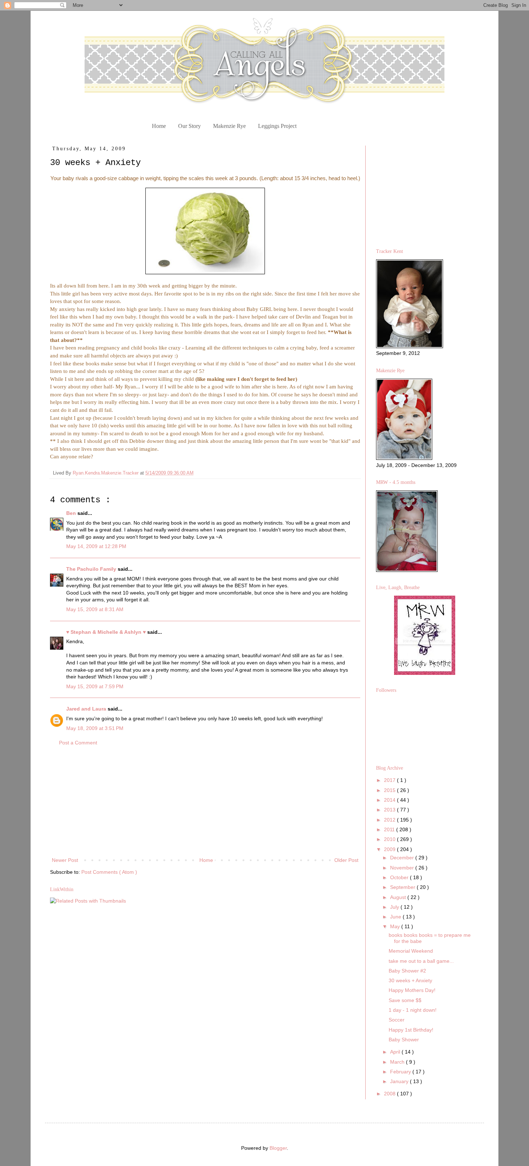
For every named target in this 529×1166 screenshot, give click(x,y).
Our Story (189, 126)
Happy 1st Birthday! (411, 1030)
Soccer (396, 1020)
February (401, 1071)
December (402, 857)
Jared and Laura (87, 709)
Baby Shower (404, 1039)
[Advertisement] (205, 802)
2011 (390, 829)
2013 (390, 810)
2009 (390, 849)
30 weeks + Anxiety (410, 980)
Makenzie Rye (229, 126)
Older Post (346, 860)
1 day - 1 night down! (413, 1010)
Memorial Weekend (411, 951)
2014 (390, 800)
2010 (390, 839)
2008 (390, 1093)
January (400, 1081)
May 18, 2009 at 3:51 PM (94, 728)
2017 (390, 780)
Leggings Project (277, 126)
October (400, 877)
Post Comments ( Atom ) (109, 872)
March (398, 1062)
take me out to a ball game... (421, 961)
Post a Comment (78, 743)
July (395, 907)
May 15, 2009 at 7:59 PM (94, 686)
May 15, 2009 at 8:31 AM (94, 609)
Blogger (278, 1148)
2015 (390, 790)
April (396, 1052)
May (395, 926)
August (398, 897)
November (402, 868)
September (403, 887)
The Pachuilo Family (92, 569)
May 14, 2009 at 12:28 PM (96, 546)
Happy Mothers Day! (412, 990)
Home (159, 126)
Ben (71, 513)
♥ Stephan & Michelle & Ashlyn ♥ (106, 632)
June (396, 917)
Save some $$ (405, 1000)
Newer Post (65, 860)
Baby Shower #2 (407, 971)
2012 (390, 820)
